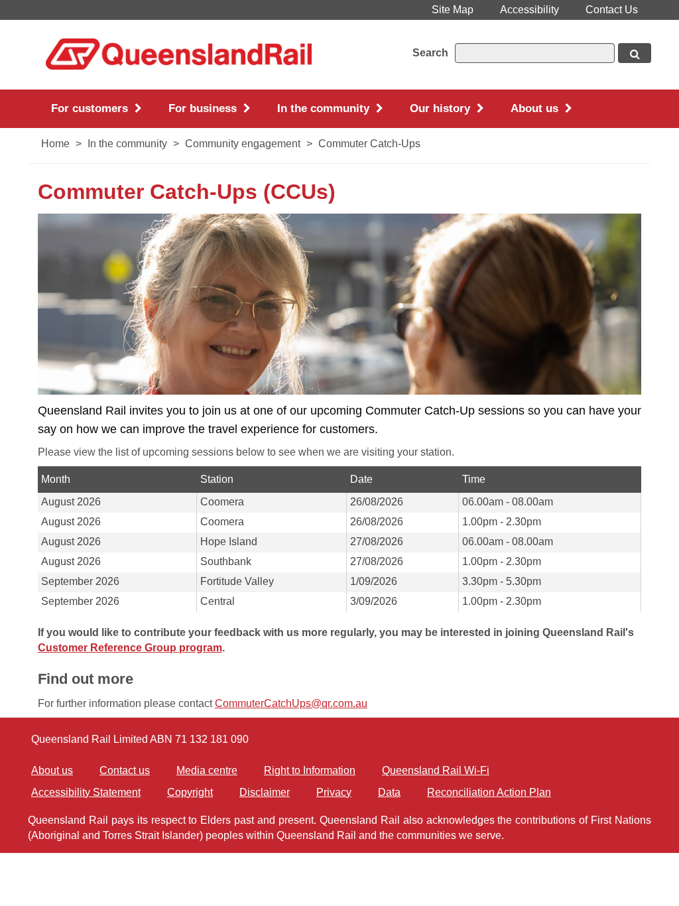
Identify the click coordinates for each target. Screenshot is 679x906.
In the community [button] (325, 108)
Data (389, 792)
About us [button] (536, 108)
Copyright (190, 792)
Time (473, 479)
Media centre (206, 770)
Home (55, 143)
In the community (127, 143)
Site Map (452, 9)
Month (55, 479)
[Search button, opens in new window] (634, 53)
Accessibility (529, 9)
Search (430, 52)
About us (52, 770)
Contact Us (612, 9)
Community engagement (242, 143)
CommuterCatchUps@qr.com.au (291, 703)
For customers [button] (91, 108)
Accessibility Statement (86, 792)
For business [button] (204, 108)
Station (216, 479)
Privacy (333, 792)
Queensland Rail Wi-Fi (435, 770)
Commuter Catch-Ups (369, 143)
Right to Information (309, 770)
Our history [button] (441, 108)
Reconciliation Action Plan (489, 792)
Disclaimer (264, 792)
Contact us (124, 770)
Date (361, 479)
